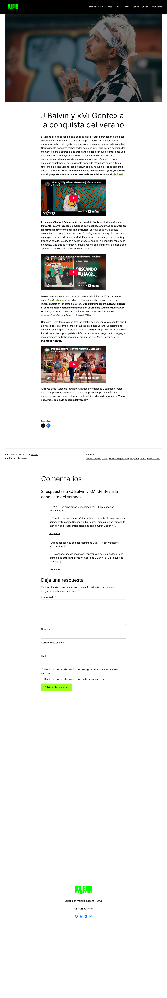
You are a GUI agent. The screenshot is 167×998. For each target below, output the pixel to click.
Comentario (48, 597)
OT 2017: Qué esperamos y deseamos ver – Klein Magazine (81, 507)
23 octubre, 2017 (57, 510)
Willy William (153, 458)
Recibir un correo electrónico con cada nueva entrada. (74, 679)
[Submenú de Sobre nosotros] (104, 6)
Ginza (105, 458)
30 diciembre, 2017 (58, 546)
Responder (54, 533)
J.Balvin (112, 458)
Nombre (46, 629)
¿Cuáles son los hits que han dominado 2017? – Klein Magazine (84, 542)
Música (34, 454)
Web (43, 656)
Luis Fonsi (117, 174)
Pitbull (143, 458)
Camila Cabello (93, 458)
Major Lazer (123, 458)
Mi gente (134, 458)
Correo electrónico (52, 642)
